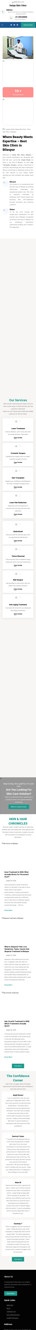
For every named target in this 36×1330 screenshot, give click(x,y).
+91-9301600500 (21, 17)
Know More (8, 910)
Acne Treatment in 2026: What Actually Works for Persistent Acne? (16, 874)
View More (18, 1066)
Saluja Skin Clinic (18, 5)
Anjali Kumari (18, 1095)
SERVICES (10, 1305)
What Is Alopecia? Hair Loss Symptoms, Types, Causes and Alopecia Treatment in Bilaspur (16, 949)
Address (9, 10)
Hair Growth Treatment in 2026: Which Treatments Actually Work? (17, 1023)
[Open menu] (2, 24)
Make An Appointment (19, 807)
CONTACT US (11, 1311)
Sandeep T (18, 1224)
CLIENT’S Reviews (12, 1318)
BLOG (8, 1308)
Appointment (28, 25)
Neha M (18, 1182)
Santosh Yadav (18, 1136)
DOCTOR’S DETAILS (13, 1315)
